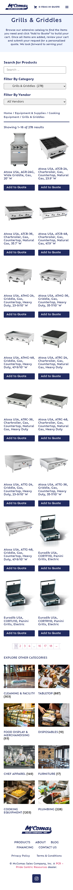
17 (45, 646)
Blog (55, 842)
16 (39, 646)
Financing (25, 847)
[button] (66, 6)
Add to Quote (16, 187)
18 (50, 646)
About (40, 842)
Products (22, 842)
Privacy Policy (20, 856)
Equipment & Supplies (30, 113)
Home (8, 113)
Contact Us (48, 847)
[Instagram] (36, 878)
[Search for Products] (35, 70)
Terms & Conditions (49, 856)
